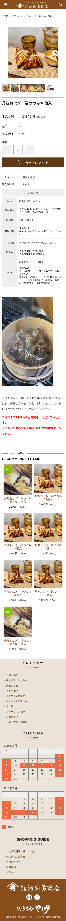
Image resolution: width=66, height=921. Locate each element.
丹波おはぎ (17, 16)
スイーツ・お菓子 (15, 711)
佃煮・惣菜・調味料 (17, 722)
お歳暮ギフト (13, 716)
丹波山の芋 (12, 675)
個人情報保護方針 (15, 856)
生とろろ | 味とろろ (16, 680)
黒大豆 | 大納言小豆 (16, 701)
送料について (13, 861)
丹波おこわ (12, 685)
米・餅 (9, 706)
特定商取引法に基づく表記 (20, 851)
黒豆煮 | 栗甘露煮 (15, 696)
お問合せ (11, 872)
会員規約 (11, 867)
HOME (5, 16)
